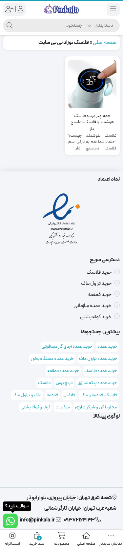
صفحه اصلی (104, 43)
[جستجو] (9, 25)
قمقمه (52, 395)
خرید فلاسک (99, 272)
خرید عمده (107, 346)
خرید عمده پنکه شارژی (97, 383)
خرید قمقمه (100, 295)
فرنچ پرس (64, 383)
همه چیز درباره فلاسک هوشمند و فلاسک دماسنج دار (92, 119)
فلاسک (44, 383)
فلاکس (69, 395)
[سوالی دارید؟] (10, 521)
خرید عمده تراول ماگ (98, 358)
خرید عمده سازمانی (92, 306)
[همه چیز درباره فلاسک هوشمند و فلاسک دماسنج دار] (92, 84)
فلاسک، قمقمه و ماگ (98, 395)
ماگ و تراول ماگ (26, 395)
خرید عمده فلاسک (100, 370)
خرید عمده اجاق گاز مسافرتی (67, 346)
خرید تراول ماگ (96, 283)
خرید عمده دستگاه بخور (52, 358)
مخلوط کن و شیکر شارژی (96, 407)
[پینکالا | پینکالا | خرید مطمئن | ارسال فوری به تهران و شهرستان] (61, 9)
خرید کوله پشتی (96, 317)
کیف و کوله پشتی (35, 407)
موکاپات (62, 407)
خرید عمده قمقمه (63, 370)
